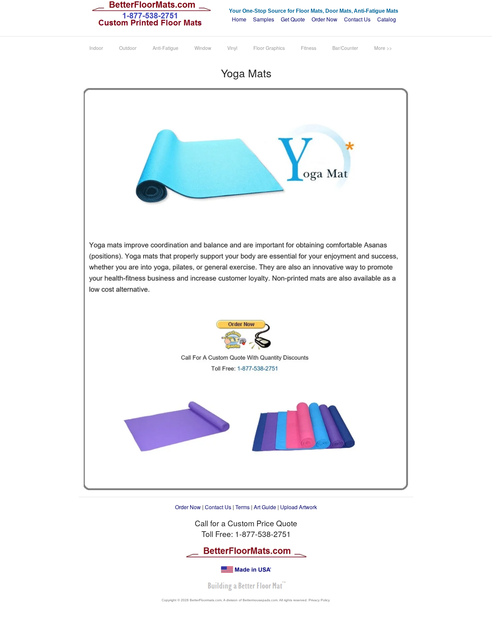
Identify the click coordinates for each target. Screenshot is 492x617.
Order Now (324, 19)
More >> (383, 48)
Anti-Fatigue (165, 48)
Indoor (96, 48)
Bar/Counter (345, 48)
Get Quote (293, 19)
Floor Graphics (269, 48)
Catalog (386, 19)
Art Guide (265, 507)
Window (202, 48)
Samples (263, 19)
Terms (242, 507)
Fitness (308, 48)
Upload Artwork (298, 507)
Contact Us (357, 19)
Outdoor (128, 48)
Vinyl (232, 48)
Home (237, 19)
